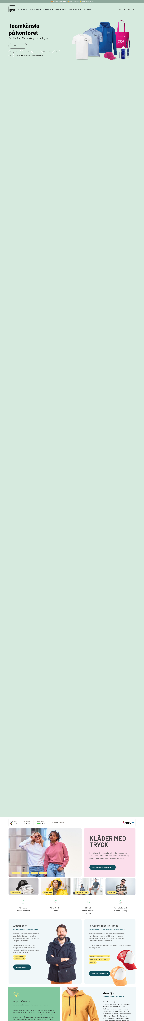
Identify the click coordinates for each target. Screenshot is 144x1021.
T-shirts (56, 52)
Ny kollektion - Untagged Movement (32, 55)
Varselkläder (37, 52)
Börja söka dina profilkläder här (101, 867)
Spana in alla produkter (98, 973)
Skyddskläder (34, 9)
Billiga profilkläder (15, 52)
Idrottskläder (60, 9)
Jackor (18, 55)
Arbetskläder (27, 52)
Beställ (18, 46)
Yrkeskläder (47, 9)
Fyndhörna (87, 9)
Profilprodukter (74, 9)
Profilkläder (22, 9)
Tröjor (11, 55)
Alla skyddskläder (21, 967)
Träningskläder (47, 52)
